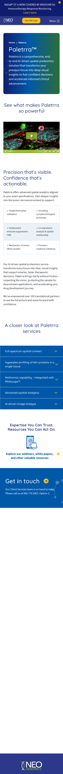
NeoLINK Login (31, 20)
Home (12, 42)
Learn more (29, 13)
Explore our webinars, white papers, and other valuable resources (29, 456)
